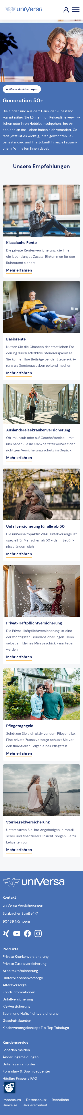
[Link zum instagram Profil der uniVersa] (38, 933)
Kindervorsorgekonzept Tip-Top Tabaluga (36, 1027)
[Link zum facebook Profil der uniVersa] (27, 933)
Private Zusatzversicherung (24, 963)
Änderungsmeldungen (21, 1057)
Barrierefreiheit (35, 1105)
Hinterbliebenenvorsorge (23, 978)
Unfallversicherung (18, 999)
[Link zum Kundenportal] (62, 10)
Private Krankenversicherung (26, 956)
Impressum (12, 1099)
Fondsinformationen (19, 992)
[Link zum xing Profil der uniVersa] (6, 933)
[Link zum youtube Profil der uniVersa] (16, 933)
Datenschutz (36, 1099)
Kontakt (9, 1085)
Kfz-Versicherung (16, 1006)
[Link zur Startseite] (23, 9)
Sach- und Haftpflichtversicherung (31, 1013)
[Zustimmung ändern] (9, 1087)
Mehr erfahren (19, 270)
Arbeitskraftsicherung (20, 970)
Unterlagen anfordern (20, 1064)
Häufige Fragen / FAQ (20, 1078)
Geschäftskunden (17, 1020)
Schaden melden (16, 1050)
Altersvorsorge (15, 985)
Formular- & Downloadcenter (26, 1071)
